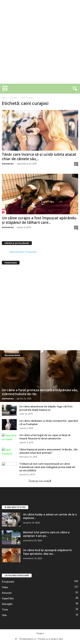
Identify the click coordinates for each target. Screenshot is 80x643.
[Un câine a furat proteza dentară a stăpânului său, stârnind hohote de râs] (40, 376)
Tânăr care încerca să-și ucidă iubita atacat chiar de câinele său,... (39, 156)
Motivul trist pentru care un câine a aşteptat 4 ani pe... (46, 534)
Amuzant (7, 592)
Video (5, 587)
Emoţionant (8, 581)
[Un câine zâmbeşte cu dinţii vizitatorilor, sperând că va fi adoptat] (9, 424)
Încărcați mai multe (39, 481)
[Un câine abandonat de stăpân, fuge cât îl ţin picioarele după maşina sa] (9, 410)
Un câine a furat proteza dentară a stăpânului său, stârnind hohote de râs (40, 392)
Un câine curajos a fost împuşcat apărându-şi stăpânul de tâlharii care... (39, 220)
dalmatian (8, 163)
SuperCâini (8, 598)
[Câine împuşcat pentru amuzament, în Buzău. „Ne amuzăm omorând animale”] (9, 453)
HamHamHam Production (23, 252)
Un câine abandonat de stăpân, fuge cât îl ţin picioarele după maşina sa (46, 408)
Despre (40, 633)
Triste (5, 609)
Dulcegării (7, 604)
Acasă (4, 97)
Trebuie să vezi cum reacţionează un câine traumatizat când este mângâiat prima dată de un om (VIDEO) (47, 467)
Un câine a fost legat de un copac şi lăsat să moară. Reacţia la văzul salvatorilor (45, 436)
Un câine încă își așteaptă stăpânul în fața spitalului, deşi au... (47, 551)
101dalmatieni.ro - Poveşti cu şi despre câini (41, 638)
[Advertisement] (40, 42)
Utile (4, 615)
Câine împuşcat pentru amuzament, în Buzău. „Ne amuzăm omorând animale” (48, 451)
